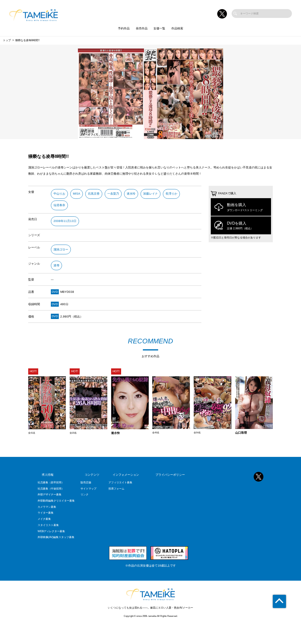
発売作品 (142, 28)
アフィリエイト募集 (120, 482)
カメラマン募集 (47, 506)
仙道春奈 (59, 205)
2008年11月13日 (64, 221)
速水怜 (131, 193)
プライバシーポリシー (170, 474)
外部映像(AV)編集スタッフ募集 (56, 537)
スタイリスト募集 (48, 525)
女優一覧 (159, 28)
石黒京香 (94, 193)
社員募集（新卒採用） (51, 482)
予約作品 (124, 28)
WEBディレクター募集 (51, 531)
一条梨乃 (113, 193)
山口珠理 (241, 432)
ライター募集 (45, 512)
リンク (84, 494)
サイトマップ (88, 488)
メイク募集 (44, 518)
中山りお (59, 193)
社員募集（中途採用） (51, 488)
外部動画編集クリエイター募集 (56, 500)
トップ (7, 40)
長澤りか (171, 193)
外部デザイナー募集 (49, 494)
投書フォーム (116, 488)
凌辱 (56, 265)
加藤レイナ (150, 193)
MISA (76, 193)
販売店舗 (86, 482)
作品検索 (177, 28)
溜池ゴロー (60, 249)
